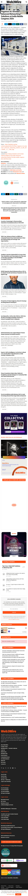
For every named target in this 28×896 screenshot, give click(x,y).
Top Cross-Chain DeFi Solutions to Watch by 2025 (11, 566)
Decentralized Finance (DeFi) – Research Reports (11, 827)
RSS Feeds (3, 762)
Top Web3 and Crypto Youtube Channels (9, 814)
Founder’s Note (4, 746)
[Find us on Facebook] (1, 768)
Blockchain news (17, 171)
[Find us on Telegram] (12, 768)
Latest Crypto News (5, 815)
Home (2, 5)
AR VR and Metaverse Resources (8, 835)
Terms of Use (11, 619)
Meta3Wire (15, 877)
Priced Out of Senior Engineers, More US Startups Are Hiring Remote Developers (13, 301)
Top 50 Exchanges (5, 789)
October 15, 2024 (4, 21)
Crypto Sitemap (19, 887)
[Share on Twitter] (10, 24)
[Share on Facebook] (21, 24)
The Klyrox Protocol (5, 845)
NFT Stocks (3, 801)
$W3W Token (3, 751)
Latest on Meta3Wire (8, 703)
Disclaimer (18, 885)
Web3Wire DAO (4, 753)
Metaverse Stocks (5, 803)
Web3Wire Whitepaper (6, 808)
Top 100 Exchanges (5, 791)
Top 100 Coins (4, 778)
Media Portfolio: (4, 877)
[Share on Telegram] (6, 24)
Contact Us (3, 764)
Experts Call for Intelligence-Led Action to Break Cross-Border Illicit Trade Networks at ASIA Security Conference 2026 (13, 354)
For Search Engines (10, 887)
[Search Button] (26, 2)
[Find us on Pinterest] (10, 768)
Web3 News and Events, (16, 170)
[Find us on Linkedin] (3, 768)
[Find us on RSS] (15, 768)
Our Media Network (5, 758)
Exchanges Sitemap (4, 888)
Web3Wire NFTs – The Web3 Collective (9, 748)
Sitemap (2, 887)
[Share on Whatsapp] (17, 24)
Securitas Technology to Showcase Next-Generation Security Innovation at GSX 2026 (12, 222)
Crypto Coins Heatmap (6, 781)
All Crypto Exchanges (5, 793)
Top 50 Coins (4, 776)
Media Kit (3, 760)
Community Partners (5, 757)
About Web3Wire (4, 744)
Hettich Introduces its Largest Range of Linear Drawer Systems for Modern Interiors (13, 333)
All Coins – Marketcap (5, 779)
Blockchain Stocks (5, 799)
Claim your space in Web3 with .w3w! (11, 841)
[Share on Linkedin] (14, 24)
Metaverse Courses (5, 837)
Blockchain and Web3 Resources (8, 825)
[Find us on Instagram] (8, 768)
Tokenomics (14, 808)
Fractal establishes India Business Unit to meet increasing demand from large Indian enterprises (13, 395)
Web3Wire (14, 2)
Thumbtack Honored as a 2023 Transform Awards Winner (13, 717)
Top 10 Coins (3, 774)
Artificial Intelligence (7, 5)
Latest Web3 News (5, 819)
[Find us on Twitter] (5, 768)
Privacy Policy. (17, 619)
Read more (5, 250)
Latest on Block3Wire (8, 678)
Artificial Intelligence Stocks (7, 804)
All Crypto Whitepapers (6, 829)
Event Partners (4, 755)
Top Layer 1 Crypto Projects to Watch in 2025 (15, 584)
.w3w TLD (3, 750)
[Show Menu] (1, 2)
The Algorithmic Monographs (16, 845)
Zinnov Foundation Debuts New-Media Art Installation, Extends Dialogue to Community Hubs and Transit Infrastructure (14, 375)
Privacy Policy (3, 885)
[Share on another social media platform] (25, 24)
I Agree (18, 894)
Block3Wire (10, 877)
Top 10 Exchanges (5, 788)
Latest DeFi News (4, 817)
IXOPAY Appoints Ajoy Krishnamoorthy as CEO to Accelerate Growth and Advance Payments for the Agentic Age (13, 273)
